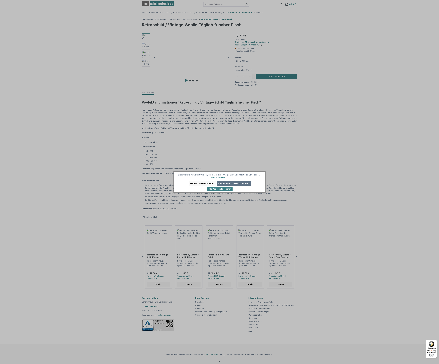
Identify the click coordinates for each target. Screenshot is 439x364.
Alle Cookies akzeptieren (220, 189)
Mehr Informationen (219, 177)
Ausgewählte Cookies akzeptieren (233, 183)
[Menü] (435, 341)
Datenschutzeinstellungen (202, 183)
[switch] (431, 355)
